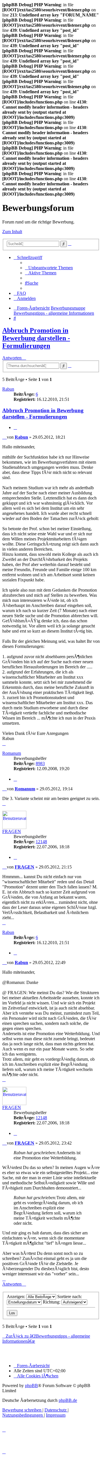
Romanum (11, 753)
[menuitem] (49, 267)
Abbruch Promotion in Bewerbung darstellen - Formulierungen (36, 338)
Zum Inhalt (12, 231)
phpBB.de (68, 1400)
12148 (41, 841)
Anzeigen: (16, 1296)
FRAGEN (11, 831)
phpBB (31, 1385)
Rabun (8, 389)
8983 (40, 763)
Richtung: (52, 1302)
